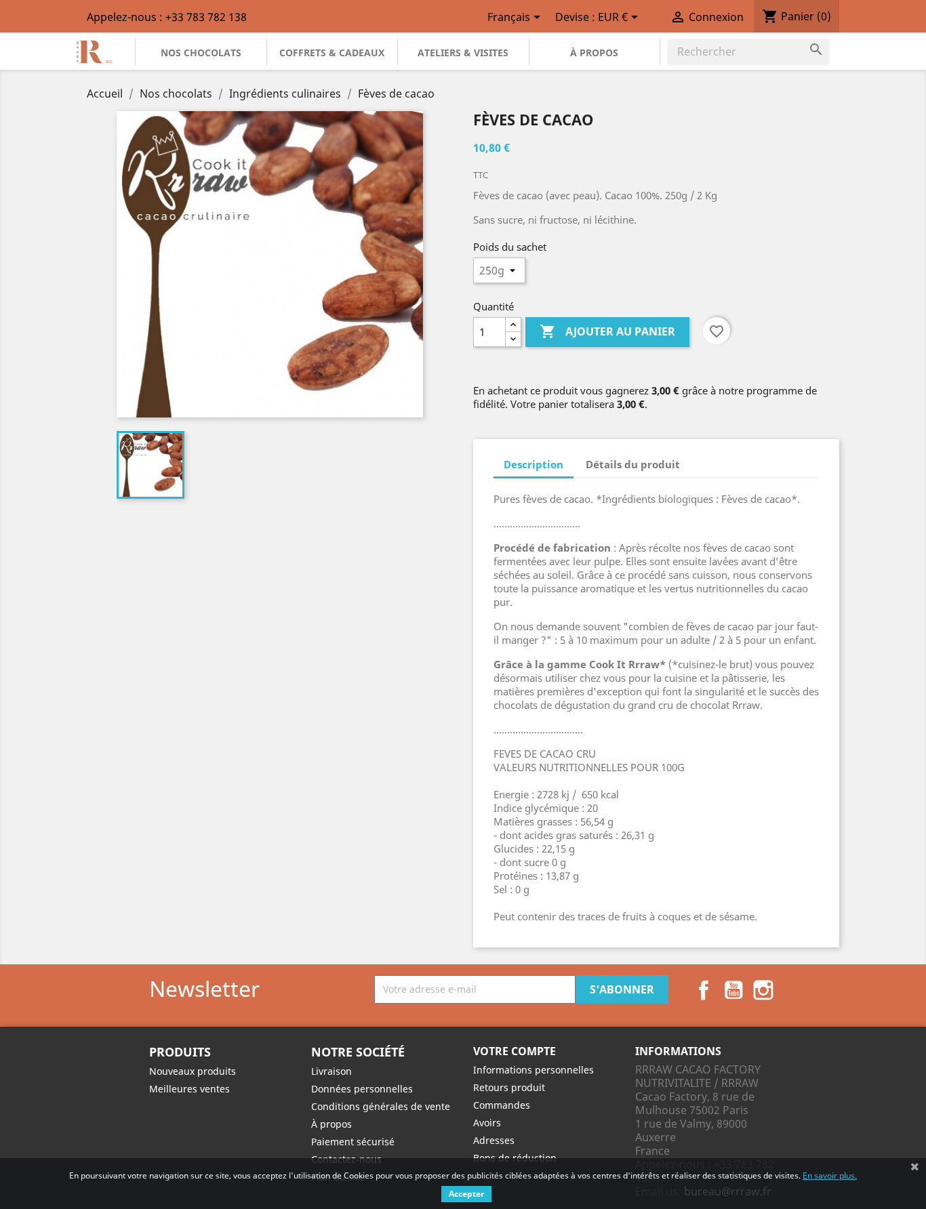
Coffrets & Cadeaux (331, 52)
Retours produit (509, 1087)
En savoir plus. (830, 1175)
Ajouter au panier (607, 331)
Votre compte (514, 1051)
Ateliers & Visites (463, 52)
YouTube (733, 990)
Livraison (331, 1071)
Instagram (763, 990)
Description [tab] (533, 464)
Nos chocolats (201, 52)
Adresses (494, 1140)
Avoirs (487, 1122)
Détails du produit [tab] (633, 464)
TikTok (793, 990)
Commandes (501, 1105)
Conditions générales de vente (380, 1106)
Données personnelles (362, 1088)
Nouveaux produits (192, 1071)
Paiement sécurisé (353, 1141)
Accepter (466, 1194)
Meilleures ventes (189, 1088)
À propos (594, 52)
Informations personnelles (533, 1069)
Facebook (703, 990)
